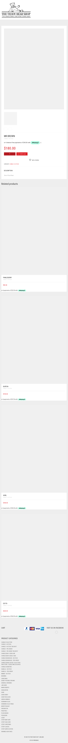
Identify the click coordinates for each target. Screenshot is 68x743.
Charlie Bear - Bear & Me (8, 653)
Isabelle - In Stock (6, 669)
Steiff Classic (5, 726)
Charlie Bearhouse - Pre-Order (10, 660)
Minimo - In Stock (6, 673)
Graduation (4, 690)
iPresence (36, 740)
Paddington (4, 708)
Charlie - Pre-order (6, 649)
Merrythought (5, 706)
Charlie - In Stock (8, 138)
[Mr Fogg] (6, 129)
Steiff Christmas (6, 724)
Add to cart (23, 154)
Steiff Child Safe (6, 722)
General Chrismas (6, 683)
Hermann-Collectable (7, 704)
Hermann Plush (5, 701)
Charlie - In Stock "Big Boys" (9, 646)
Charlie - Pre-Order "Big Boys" (9, 651)
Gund (2, 692)
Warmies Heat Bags (6, 731)
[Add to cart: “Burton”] (64, 394)
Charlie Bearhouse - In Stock (9, 658)
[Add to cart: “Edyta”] (64, 611)
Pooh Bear (4, 715)
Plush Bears (4, 713)
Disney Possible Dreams (8, 680)
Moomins (3, 676)
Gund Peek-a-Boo (6, 697)
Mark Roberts (5, 687)
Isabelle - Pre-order (7, 671)
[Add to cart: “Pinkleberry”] (64, 285)
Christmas (4, 678)
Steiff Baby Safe (5, 719)
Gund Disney (4, 694)
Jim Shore (4, 685)
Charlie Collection (6, 642)
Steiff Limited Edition (7, 729)
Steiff (3, 717)
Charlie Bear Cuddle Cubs (8, 655)
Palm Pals (4, 711)
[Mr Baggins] (10, 129)
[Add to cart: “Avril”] (64, 503)
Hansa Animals (5, 699)
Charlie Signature (6, 666)
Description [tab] (8, 171)
